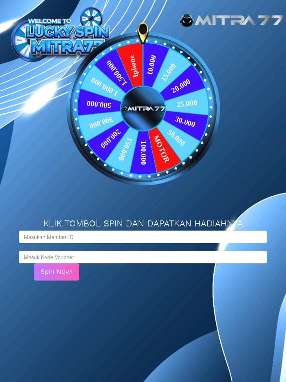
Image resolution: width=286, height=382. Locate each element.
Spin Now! (57, 271)
